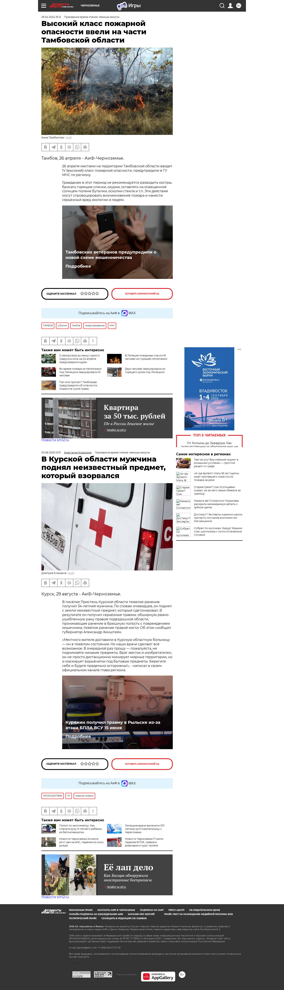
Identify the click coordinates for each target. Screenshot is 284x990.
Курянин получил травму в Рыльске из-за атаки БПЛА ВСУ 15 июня (112, 725)
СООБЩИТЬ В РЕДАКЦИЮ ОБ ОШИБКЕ (124, 918)
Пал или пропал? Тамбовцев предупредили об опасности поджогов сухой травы (78, 385)
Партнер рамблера (126, 974)
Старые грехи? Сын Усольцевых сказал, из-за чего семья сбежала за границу (217, 490)
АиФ (69, 137)
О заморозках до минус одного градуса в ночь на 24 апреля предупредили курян (79, 359)
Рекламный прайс (81, 910)
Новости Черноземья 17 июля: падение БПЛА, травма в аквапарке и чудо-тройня (144, 842)
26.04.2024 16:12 (51, 16)
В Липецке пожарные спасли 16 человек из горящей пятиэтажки (146, 357)
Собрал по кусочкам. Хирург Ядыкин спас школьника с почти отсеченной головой (218, 531)
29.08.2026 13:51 (51, 452)
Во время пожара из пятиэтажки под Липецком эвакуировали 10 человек (80, 372)
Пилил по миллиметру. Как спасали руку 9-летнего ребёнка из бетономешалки (80, 829)
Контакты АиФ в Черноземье (116, 910)
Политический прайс (83, 918)
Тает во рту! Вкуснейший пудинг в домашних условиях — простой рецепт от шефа (216, 463)
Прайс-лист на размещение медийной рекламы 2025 (198, 914)
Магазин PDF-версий (141, 914)
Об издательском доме (204, 910)
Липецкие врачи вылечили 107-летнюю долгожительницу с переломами (145, 829)
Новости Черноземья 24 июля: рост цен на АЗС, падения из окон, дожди (81, 842)
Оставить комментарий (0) (142, 293)
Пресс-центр (176, 910)
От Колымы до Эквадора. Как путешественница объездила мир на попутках (209, 446)
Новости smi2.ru (55, 440)
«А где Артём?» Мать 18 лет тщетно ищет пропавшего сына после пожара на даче (216, 476)
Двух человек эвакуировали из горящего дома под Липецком (145, 370)
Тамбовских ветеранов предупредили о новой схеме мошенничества (110, 255)
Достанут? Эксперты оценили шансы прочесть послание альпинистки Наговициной (218, 518)
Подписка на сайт (152, 910)
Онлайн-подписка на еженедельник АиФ (96, 914)
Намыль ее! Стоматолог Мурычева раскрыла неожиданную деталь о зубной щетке (216, 504)
